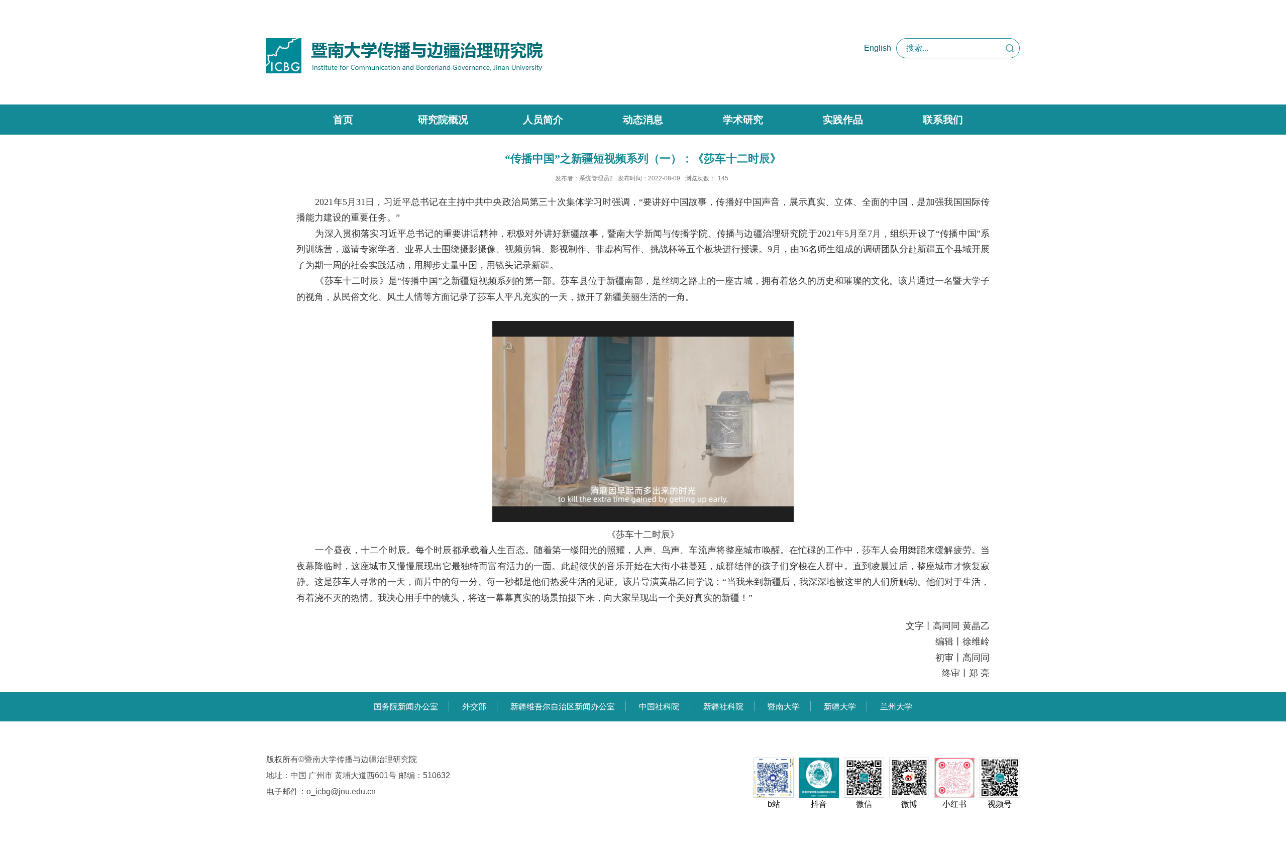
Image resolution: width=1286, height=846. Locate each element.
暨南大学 (784, 706)
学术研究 (743, 119)
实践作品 (843, 119)
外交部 (474, 706)
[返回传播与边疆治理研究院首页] (404, 41)
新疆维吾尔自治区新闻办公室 (562, 706)
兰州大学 (896, 706)
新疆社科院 (723, 706)
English (877, 48)
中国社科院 (659, 706)
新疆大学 (840, 706)
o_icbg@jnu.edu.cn (341, 791)
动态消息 (643, 119)
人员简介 (543, 119)
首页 (343, 119)
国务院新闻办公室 (406, 706)
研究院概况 (443, 119)
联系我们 (943, 119)
